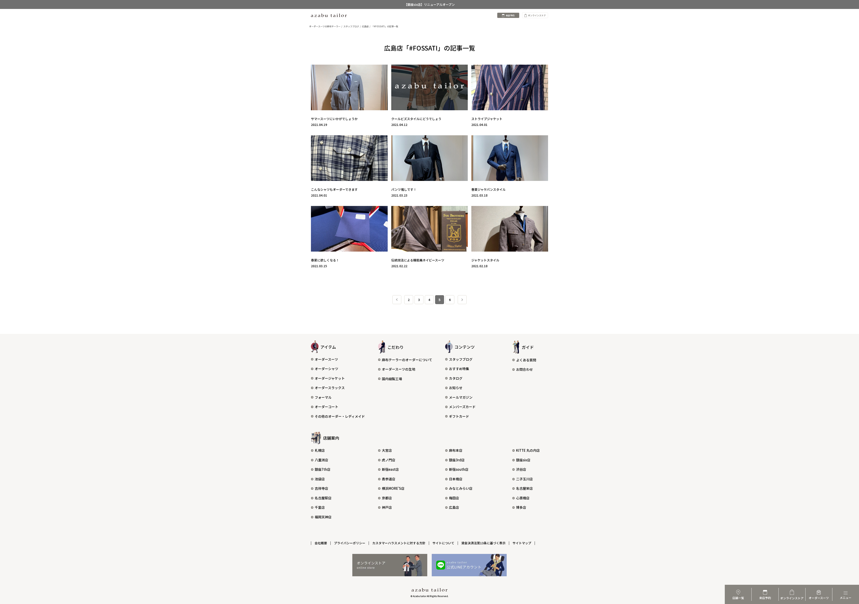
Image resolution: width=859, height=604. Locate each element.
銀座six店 (523, 460)
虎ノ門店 (388, 460)
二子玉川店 (524, 479)
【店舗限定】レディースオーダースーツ (429, 4)
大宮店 (387, 450)
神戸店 (387, 507)
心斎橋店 (522, 498)
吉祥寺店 (321, 488)
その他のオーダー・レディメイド (340, 416)
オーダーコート (326, 406)
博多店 (521, 507)
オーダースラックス (330, 387)
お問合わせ (524, 369)
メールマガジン (460, 397)
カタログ (455, 378)
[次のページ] (462, 299)
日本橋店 (455, 479)
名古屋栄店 (524, 488)
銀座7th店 (322, 469)
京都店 (387, 498)
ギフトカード (459, 416)
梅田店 (454, 498)
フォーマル (323, 397)
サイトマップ (521, 543)
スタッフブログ (460, 359)
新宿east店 (390, 469)
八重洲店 (321, 460)
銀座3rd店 (457, 460)
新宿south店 (458, 469)
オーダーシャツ (326, 368)
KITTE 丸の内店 (528, 450)
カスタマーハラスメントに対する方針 (398, 543)
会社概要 (321, 543)
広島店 (454, 507)
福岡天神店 (323, 517)
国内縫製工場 (392, 378)
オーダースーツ (326, 359)
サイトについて (443, 543)
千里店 (320, 507)
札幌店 (320, 450)
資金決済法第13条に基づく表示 (483, 543)
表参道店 (388, 479)
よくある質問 (526, 360)
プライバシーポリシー (349, 543)
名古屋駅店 (323, 498)
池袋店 (320, 479)
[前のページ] (396, 299)
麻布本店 (455, 450)
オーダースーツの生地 (398, 369)
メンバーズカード (462, 406)
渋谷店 (521, 469)
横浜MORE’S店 (393, 488)
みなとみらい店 (460, 488)
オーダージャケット (330, 378)
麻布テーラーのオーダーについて (407, 359)
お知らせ (455, 387)
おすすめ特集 (459, 368)
